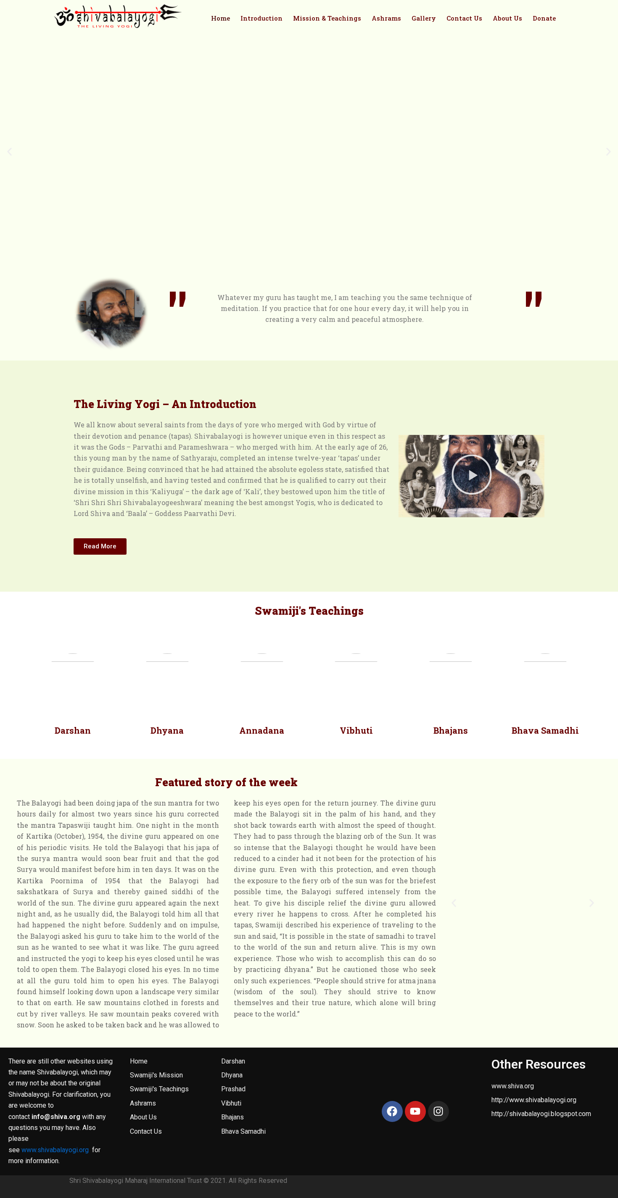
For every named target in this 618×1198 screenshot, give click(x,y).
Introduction (261, 18)
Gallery (424, 18)
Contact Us (464, 18)
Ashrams (386, 18)
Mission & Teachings (327, 18)
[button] (9, 152)
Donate (544, 18)
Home (220, 18)
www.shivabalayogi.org (55, 1150)
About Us (507, 18)
